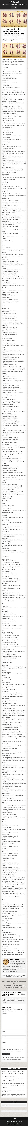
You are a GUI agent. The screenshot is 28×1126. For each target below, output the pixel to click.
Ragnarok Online (12, 976)
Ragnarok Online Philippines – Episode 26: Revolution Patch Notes (14, 31)
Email (3, 1037)
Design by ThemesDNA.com (14, 1123)
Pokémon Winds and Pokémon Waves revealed (13, 1071)
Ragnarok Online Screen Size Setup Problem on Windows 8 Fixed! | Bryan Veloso (13, 1000)
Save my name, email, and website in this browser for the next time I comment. (13, 1050)
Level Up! (14, 975)
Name (4, 1031)
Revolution (19, 976)
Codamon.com (14, 1)
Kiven (17, 959)
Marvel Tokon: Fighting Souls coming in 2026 (13, 1073)
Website (4, 1042)
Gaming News (14, 37)
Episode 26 (9, 975)
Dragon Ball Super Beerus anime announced (13, 1083)
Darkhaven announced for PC (9, 1076)
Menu (15, 7)
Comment (4, 1013)
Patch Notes (18, 975)
